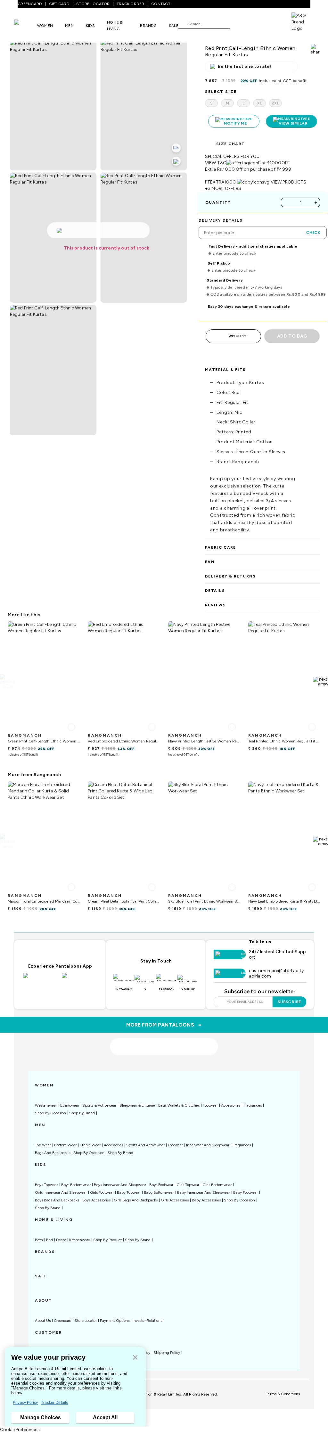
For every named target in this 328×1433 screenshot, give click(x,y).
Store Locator (86, 1320)
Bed (49, 1240)
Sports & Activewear (99, 1105)
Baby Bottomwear (159, 1192)
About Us (43, 1320)
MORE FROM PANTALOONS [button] (164, 1024)
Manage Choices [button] (40, 1417)
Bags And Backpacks (52, 1152)
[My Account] (255, 23)
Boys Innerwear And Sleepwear (120, 1185)
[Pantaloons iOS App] (41, 979)
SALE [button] (173, 25)
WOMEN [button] (45, 25)
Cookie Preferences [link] (20, 1429)
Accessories (230, 1105)
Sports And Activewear (145, 1145)
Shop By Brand (82, 1113)
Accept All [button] (105, 1417)
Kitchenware (79, 1240)
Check (313, 232)
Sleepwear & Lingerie (137, 1105)
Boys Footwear (161, 1185)
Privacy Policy (25, 1402)
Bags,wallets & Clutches (179, 1105)
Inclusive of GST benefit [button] (283, 80)
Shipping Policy (166, 1352)
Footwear (210, 1105)
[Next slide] (320, 681)
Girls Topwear (187, 1185)
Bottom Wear (65, 1145)
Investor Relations (147, 1320)
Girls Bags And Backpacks (136, 1200)
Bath (39, 1240)
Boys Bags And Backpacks (57, 1200)
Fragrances (252, 1105)
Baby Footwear (245, 1192)
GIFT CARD (59, 4)
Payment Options (114, 1320)
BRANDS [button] (148, 25)
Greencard (62, 1320)
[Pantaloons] (25, 25)
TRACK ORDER (130, 4)
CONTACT (160, 4)
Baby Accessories (206, 1200)
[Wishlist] (237, 24)
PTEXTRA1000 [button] (220, 182)
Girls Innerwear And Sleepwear (61, 1192)
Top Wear (43, 1145)
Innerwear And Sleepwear (207, 1145)
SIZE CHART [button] (230, 144)
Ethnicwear (69, 1105)
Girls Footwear (102, 1192)
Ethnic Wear (90, 1145)
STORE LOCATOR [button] (93, 4)
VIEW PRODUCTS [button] (289, 182)
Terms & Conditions (283, 1394)
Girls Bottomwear (217, 1185)
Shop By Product (107, 1240)
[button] (135, 1358)
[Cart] (273, 23)
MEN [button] (69, 25)
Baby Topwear (129, 1192)
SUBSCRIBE (289, 1002)
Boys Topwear (46, 1185)
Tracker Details (54, 1402)
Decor (61, 1240)
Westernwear (46, 1105)
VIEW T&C (215, 163)
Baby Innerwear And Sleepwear (203, 1192)
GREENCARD (30, 4)
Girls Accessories (175, 1200)
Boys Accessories (96, 1200)
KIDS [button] (90, 25)
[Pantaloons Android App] (79, 979)
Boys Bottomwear (76, 1185)
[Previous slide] (7, 681)
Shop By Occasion (50, 1113)
